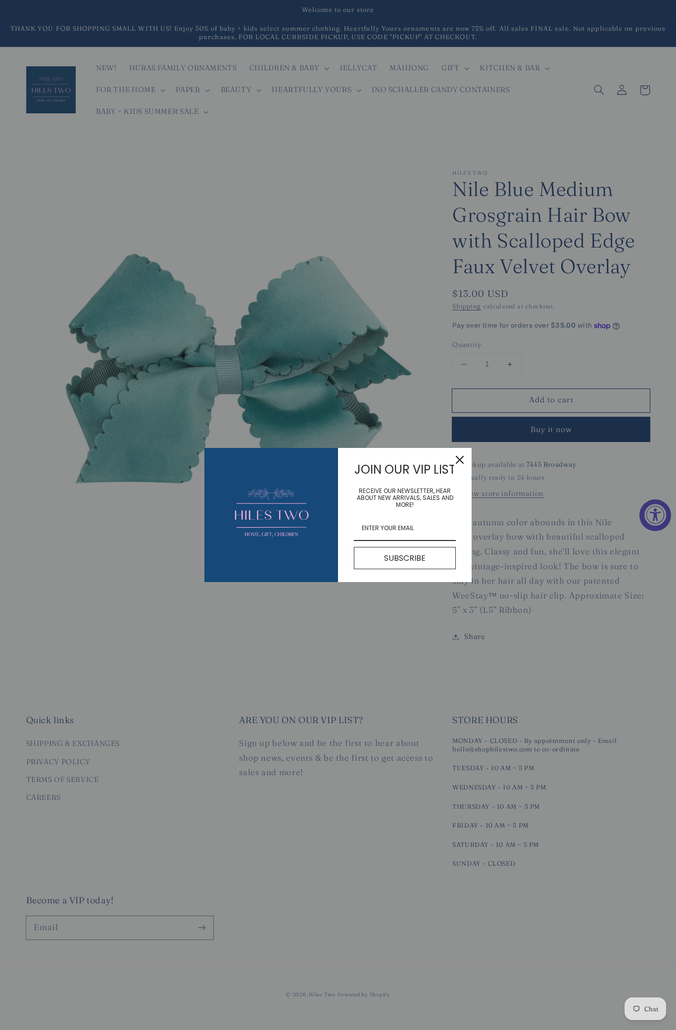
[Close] (460, 460)
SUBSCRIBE (405, 558)
